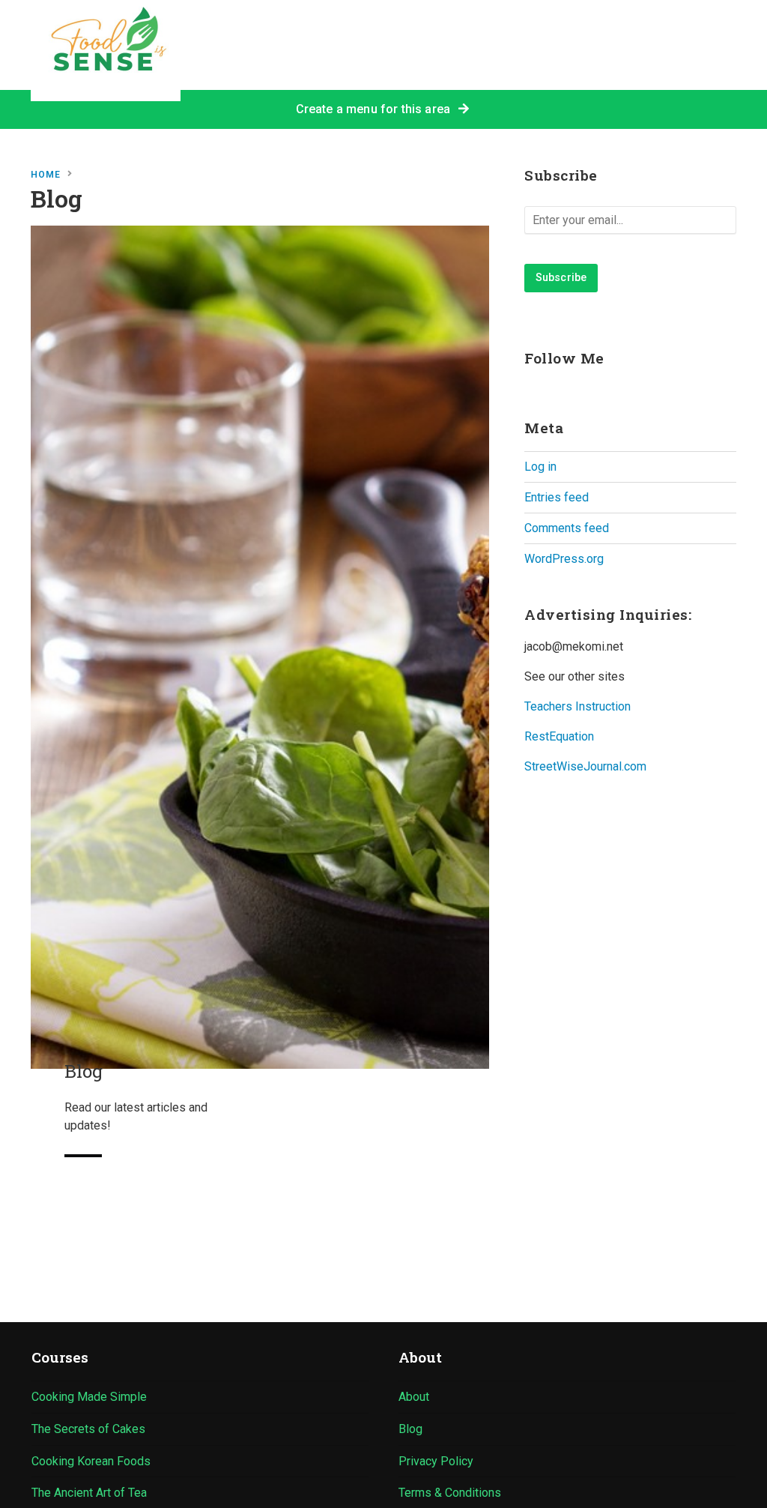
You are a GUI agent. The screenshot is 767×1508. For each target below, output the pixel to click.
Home (46, 174)
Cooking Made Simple (89, 1397)
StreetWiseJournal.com (585, 766)
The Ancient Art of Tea (89, 1493)
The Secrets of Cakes (88, 1429)
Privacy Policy (435, 1461)
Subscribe (561, 277)
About (413, 1397)
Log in (540, 466)
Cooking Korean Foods (91, 1461)
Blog (410, 1429)
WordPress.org (564, 559)
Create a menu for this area (376, 109)
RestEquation (559, 736)
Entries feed (556, 497)
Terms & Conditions (449, 1493)
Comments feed (566, 528)
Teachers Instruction (577, 706)
